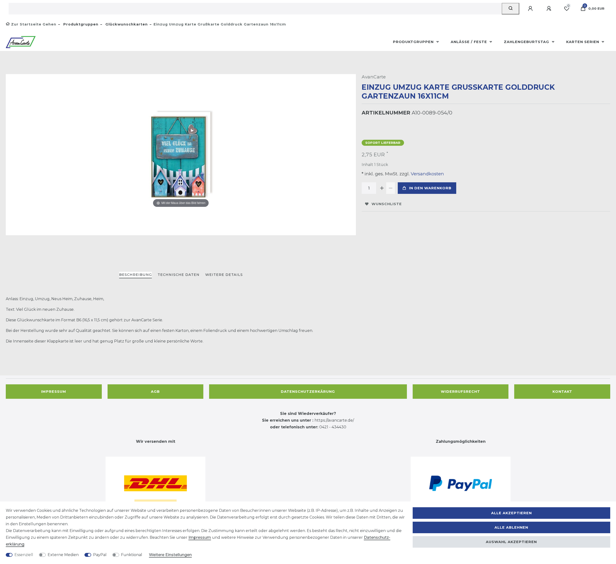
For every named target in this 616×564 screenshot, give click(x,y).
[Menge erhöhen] (382, 188)
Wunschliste (387, 204)
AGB (155, 391)
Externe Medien (63, 554)
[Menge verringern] (390, 188)
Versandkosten (427, 174)
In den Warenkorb (430, 188)
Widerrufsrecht (460, 391)
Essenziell (23, 554)
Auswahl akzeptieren (511, 542)
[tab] (135, 275)
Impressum (53, 391)
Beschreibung (135, 274)
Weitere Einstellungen (170, 554)
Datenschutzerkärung (308, 391)
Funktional (131, 554)
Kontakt (562, 391)
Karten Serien (583, 42)
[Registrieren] (549, 8)
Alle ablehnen (511, 527)
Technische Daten (178, 274)
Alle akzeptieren (511, 513)
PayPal (100, 554)
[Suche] (510, 8)
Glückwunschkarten (126, 24)
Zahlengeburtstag (527, 42)
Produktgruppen (80, 24)
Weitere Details (224, 274)
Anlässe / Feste (469, 42)
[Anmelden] (531, 8)
